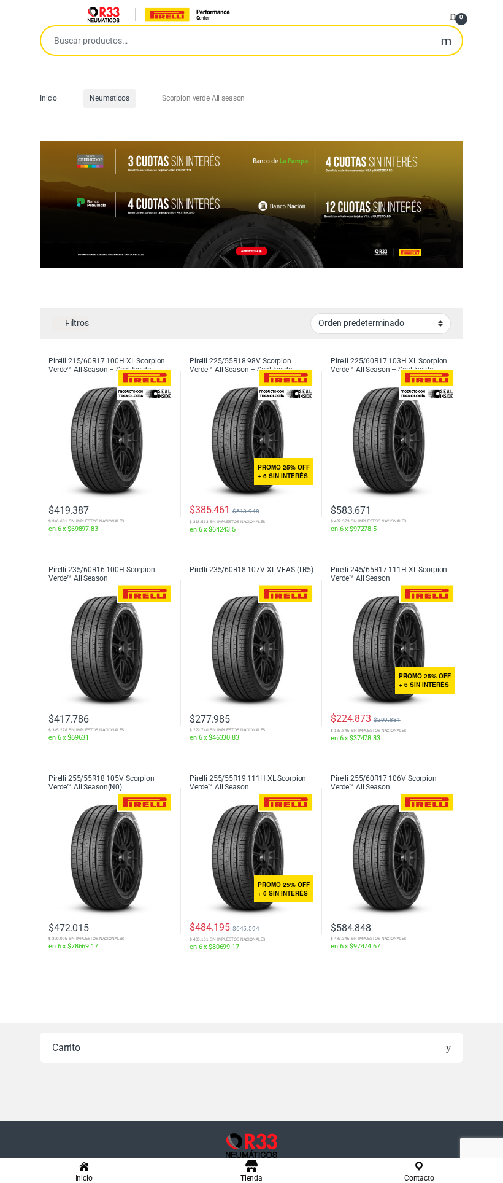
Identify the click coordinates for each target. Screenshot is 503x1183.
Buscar (446, 40)
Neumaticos (109, 98)
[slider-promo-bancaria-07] (251, 204)
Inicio (48, 98)
